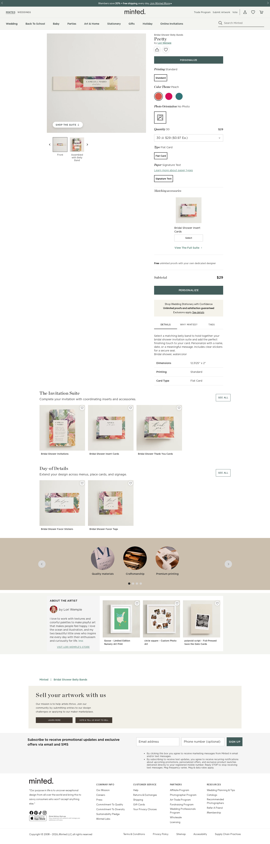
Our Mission (103, 790)
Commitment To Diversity (110, 809)
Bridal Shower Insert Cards (104, 453)
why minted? (188, 324)
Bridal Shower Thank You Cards (155, 453)
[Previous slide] (50, 145)
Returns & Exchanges (145, 795)
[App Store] (38, 819)
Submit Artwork (221, 12)
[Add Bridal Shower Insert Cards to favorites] (130, 408)
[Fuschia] (168, 96)
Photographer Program (183, 795)
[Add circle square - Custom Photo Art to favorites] (177, 603)
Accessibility (200, 834)
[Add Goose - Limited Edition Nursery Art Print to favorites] (137, 603)
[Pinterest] (36, 812)
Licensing (175, 822)
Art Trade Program (180, 799)
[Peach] (158, 96)
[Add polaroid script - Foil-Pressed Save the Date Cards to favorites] (217, 603)
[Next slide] (87, 145)
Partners (176, 784)
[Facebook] (31, 812)
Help (135, 790)
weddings (24, 12)
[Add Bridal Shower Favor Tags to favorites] (130, 483)
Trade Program (202, 12)
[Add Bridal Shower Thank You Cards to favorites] (179, 408)
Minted (43, 679)
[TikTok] (40, 812)
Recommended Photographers (215, 801)
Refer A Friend (215, 807)
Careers (100, 795)
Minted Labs (103, 818)
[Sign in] (245, 12)
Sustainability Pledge (108, 814)
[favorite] (166, 50)
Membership (214, 812)
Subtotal (160, 277)
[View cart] (261, 12)
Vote (234, 12)
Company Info (105, 784)
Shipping (138, 799)
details (166, 324)
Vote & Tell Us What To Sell (93, 720)
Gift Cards (139, 804)
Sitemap (181, 834)
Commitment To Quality (109, 804)
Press (99, 799)
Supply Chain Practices (228, 834)
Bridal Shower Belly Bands (168, 34)
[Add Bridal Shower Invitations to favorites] (82, 408)
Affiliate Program (179, 790)
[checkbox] (188, 238)
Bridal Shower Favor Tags (103, 529)
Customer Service (144, 784)
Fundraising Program (182, 804)
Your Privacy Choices (145, 809)
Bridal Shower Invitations (55, 453)
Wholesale (176, 817)
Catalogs (212, 795)
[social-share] (157, 50)
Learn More (54, 720)
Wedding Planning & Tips (221, 790)
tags (211, 324)
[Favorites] (253, 12)
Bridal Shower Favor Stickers (57, 529)
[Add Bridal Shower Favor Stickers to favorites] (82, 483)
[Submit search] (220, 23)
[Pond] (179, 96)
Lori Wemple (164, 43)
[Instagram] (44, 812)
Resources (214, 784)
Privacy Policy (160, 834)
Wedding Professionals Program (183, 810)
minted (10, 12)
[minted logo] (135, 11)
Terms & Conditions (134, 834)
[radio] (160, 77)
